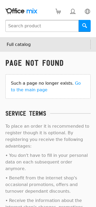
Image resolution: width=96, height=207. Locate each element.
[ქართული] (87, 11)
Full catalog (19, 44)
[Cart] (58, 11)
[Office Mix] (21, 11)
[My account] (73, 11)
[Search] (85, 26)
